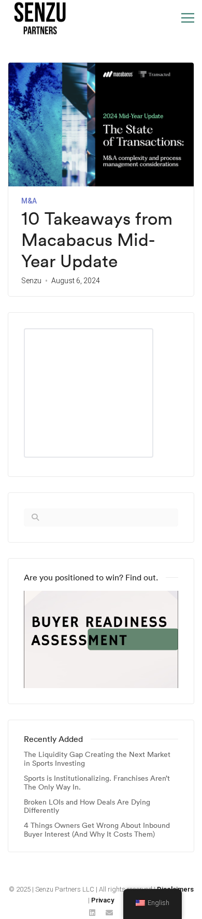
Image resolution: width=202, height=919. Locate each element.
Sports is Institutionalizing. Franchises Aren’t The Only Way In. (97, 783)
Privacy (102, 900)
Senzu (31, 280)
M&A (29, 201)
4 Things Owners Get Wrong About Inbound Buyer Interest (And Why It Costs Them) (97, 830)
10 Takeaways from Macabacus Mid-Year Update (96, 239)
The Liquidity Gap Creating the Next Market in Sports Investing (97, 759)
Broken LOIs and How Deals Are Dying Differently (87, 806)
